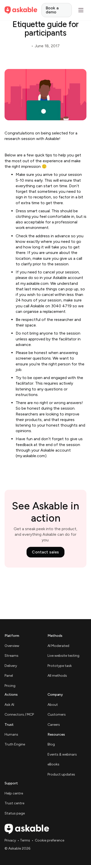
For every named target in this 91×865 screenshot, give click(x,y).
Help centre (14, 793)
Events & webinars (62, 754)
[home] (21, 10)
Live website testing (63, 655)
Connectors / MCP (19, 714)
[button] (80, 10)
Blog (51, 744)
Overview (12, 646)
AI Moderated (58, 646)
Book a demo (52, 10)
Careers (54, 724)
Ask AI (9, 705)
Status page (15, 813)
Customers (57, 714)
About (53, 705)
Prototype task (60, 666)
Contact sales (45, 552)
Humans (11, 734)
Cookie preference (49, 840)
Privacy (10, 840)
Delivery (11, 666)
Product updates (61, 774)
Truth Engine (15, 744)
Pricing (10, 686)
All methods (57, 675)
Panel (9, 675)
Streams (11, 655)
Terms (25, 840)
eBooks (53, 764)
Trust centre (14, 803)
